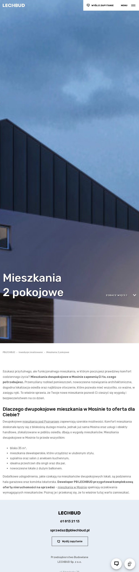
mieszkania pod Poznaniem (40, 421)
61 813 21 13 (69, 521)
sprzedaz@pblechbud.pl (70, 530)
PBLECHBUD (9, 352)
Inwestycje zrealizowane (31, 352)
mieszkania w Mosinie (72, 487)
